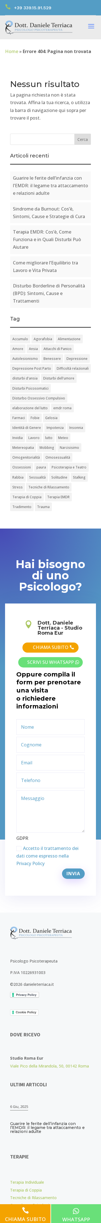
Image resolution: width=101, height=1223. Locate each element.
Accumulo (20, 339)
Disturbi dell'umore (58, 378)
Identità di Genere (26, 427)
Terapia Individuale (27, 1182)
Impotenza (55, 427)
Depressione (77, 358)
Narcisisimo (69, 447)
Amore (17, 348)
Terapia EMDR (58, 497)
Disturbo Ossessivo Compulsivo (38, 398)
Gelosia (51, 417)
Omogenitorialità (26, 457)
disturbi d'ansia (25, 378)
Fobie (35, 417)
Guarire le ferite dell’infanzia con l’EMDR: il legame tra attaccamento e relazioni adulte (50, 185)
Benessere (52, 358)
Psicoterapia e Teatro (69, 467)
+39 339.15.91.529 (32, 7)
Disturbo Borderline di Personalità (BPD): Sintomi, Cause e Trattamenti (49, 293)
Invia (73, 873)
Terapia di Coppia (27, 497)
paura (41, 467)
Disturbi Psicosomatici (30, 388)
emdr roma (62, 408)
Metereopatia (23, 447)
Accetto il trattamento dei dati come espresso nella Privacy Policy (47, 856)
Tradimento (21, 506)
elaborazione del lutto (30, 408)
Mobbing (47, 447)
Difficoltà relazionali (73, 368)
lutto (48, 437)
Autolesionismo (25, 358)
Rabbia (18, 477)
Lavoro (34, 437)
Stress (17, 487)
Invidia (17, 437)
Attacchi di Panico (57, 348)
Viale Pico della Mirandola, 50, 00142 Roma (49, 1066)
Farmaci (18, 417)
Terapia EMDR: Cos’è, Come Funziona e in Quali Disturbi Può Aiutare (47, 239)
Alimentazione (69, 339)
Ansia (33, 348)
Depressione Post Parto (31, 368)
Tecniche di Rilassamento (48, 487)
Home (11, 51)
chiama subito (50, 647)
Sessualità (37, 477)
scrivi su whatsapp (50, 662)
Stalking (79, 477)
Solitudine (59, 477)
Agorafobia (43, 339)
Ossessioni (21, 467)
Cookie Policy (26, 1012)
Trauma (43, 506)
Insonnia (76, 427)
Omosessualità (57, 457)
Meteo (63, 437)
